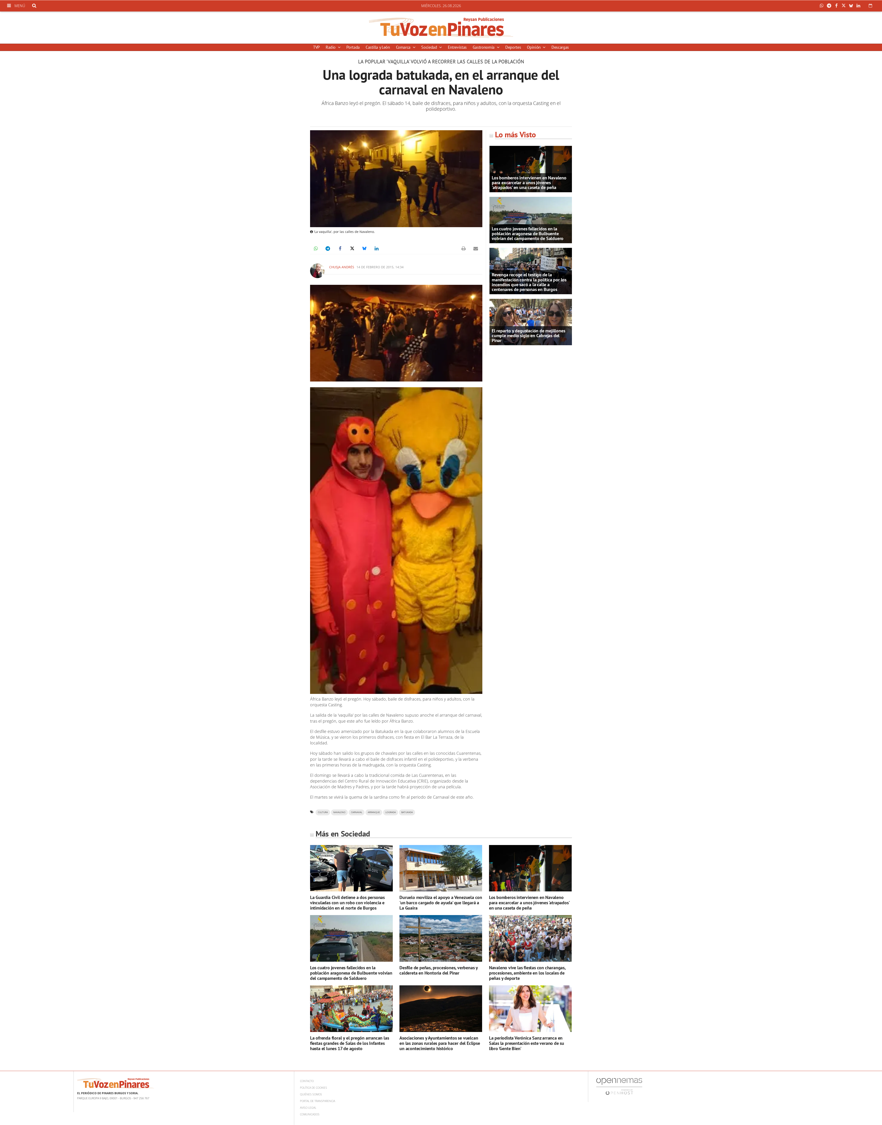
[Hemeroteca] (870, 5)
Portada (352, 47)
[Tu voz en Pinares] (441, 27)
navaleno (339, 812)
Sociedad (429, 47)
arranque (374, 812)
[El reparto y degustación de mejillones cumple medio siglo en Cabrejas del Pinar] (530, 321)
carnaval (356, 812)
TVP (316, 47)
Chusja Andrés (341, 267)
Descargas (560, 47)
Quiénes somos (311, 1094)
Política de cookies (313, 1088)
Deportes (513, 47)
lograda (390, 812)
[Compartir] (822, 5)
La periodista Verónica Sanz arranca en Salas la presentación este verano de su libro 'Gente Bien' (526, 1043)
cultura (323, 812)
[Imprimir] (463, 248)
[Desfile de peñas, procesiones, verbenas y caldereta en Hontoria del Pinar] (440, 938)
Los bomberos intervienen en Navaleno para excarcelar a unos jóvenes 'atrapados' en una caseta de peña (529, 182)
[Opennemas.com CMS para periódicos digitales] (619, 1086)
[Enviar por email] (475, 248)
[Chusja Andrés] (317, 270)
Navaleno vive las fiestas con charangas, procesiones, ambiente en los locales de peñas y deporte (527, 973)
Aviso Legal (308, 1108)
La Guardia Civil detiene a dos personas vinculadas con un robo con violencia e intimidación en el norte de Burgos (347, 902)
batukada (407, 812)
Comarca (404, 47)
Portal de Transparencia (317, 1101)
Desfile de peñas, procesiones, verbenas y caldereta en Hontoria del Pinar (438, 970)
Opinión (534, 47)
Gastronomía (484, 47)
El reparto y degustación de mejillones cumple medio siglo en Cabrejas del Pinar (528, 335)
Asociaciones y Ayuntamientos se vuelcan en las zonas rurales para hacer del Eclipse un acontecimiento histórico (439, 1043)
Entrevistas (457, 47)
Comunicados (309, 1114)
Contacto (307, 1081)
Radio (331, 47)
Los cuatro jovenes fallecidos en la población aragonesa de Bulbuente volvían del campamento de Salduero (527, 233)
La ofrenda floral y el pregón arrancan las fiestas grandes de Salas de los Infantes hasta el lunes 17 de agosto (349, 1043)
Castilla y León (378, 47)
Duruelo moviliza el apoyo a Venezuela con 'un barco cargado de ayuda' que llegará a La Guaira (440, 902)
